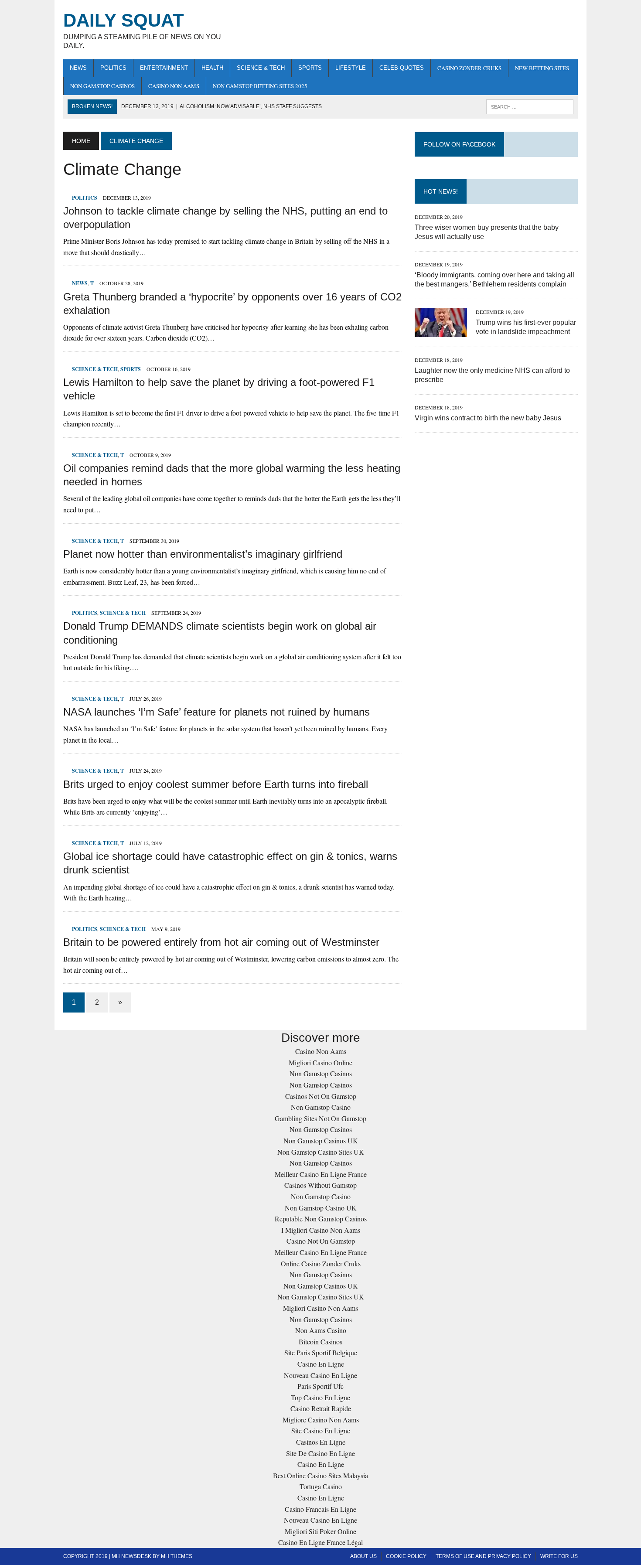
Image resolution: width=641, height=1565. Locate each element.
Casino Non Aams (173, 86)
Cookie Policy (406, 1556)
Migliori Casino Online (320, 1062)
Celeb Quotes (401, 68)
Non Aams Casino (320, 1330)
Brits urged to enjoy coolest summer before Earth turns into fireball (215, 784)
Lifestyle (350, 68)
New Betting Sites (542, 68)
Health (212, 68)
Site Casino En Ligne (320, 1430)
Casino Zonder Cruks (469, 68)
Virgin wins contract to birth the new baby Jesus (488, 418)
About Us (363, 1556)
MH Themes (176, 1556)
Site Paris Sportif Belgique (320, 1352)
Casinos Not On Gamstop (320, 1096)
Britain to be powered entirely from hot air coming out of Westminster (221, 942)
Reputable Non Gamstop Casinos (321, 1218)
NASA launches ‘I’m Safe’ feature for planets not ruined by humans (216, 712)
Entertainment (164, 68)
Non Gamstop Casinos (102, 86)
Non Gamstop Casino (321, 1107)
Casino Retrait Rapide (320, 1408)
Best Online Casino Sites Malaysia (320, 1475)
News (78, 68)
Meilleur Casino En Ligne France (321, 1174)
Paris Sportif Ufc (320, 1386)
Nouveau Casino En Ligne (320, 1375)
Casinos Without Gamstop (320, 1185)
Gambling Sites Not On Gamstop (320, 1118)
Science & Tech (261, 68)
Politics (113, 68)
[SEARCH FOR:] (529, 106)
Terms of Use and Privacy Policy (483, 1556)
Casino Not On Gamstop (320, 1240)
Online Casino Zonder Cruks (321, 1263)
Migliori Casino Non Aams (320, 1308)
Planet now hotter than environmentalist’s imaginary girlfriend (202, 554)
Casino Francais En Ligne (320, 1509)
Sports (310, 68)
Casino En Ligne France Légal (320, 1542)
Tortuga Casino (321, 1486)
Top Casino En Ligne (320, 1397)
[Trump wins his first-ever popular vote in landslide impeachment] (441, 331)
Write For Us (559, 1556)
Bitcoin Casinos (320, 1341)
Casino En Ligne (320, 1363)
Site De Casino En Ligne (320, 1453)
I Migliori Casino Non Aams (320, 1229)
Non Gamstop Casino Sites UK (320, 1151)
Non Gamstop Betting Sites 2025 (260, 86)
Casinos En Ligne (320, 1441)
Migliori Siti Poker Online (320, 1531)
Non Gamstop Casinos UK (320, 1140)
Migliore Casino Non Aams (321, 1419)
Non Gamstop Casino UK (321, 1207)
